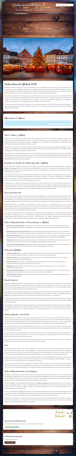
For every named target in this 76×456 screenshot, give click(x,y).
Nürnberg (6, 168)
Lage (59, 138)
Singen (34, 241)
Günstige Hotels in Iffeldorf (12, 427)
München (35, 142)
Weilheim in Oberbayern (42, 383)
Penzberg (45, 376)
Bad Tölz (23, 391)
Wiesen (8, 150)
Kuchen (62, 235)
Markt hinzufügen (10, 442)
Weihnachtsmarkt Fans (26, 5)
